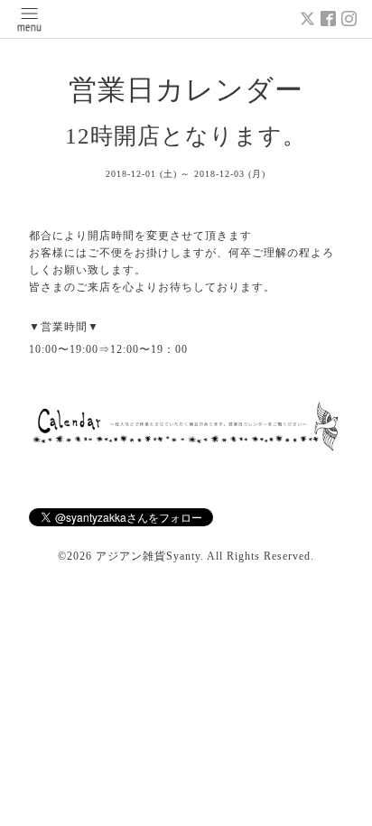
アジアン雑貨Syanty (148, 556)
